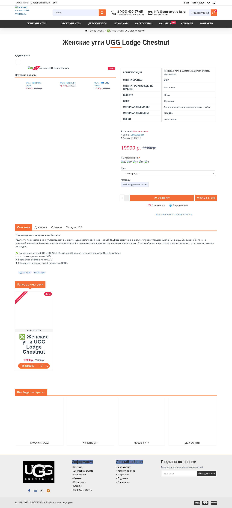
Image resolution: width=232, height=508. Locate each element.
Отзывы (56, 227)
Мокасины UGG (39, 442)
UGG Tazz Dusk (67, 82)
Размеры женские (129, 157)
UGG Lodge (39, 272)
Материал (126, 179)
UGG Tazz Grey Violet (101, 84)
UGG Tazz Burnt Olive (33, 84)
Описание (23, 227)
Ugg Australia (137, 134)
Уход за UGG (74, 227)
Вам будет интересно (31, 392)
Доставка (40, 227)
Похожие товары (25, 75)
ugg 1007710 (24, 272)
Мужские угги (141, 442)
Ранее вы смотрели (30, 284)
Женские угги (97, 30)
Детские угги (192, 442)
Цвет (123, 168)
